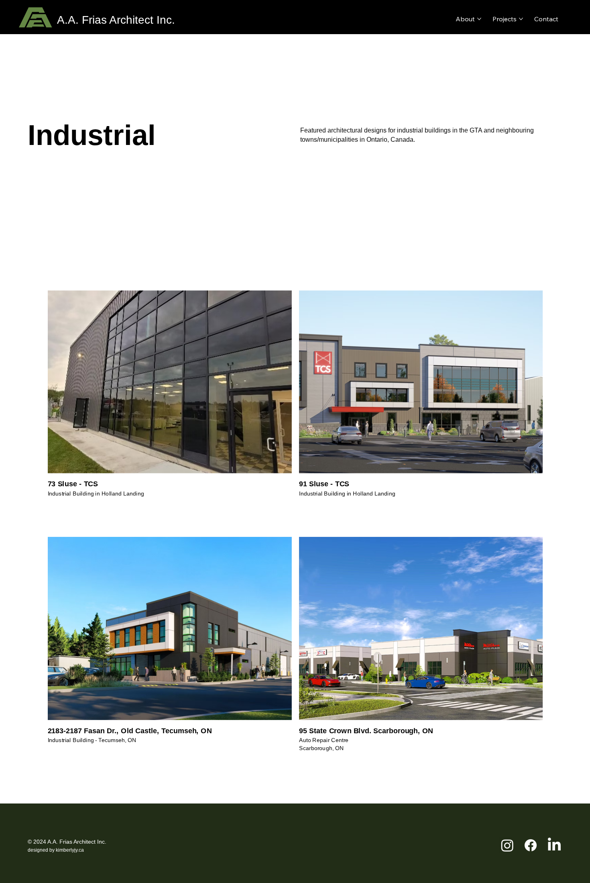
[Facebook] (531, 845)
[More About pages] (479, 19)
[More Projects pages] (521, 19)
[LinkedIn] (554, 845)
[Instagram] (507, 845)
